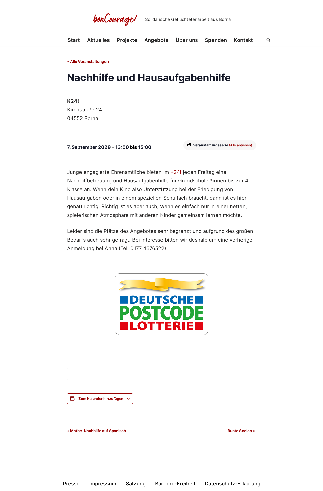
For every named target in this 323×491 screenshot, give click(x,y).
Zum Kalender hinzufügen (100, 398)
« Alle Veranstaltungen (88, 61)
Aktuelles (98, 40)
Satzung (136, 484)
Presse (71, 484)
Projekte (127, 40)
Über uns (187, 40)
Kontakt (243, 40)
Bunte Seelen (241, 430)
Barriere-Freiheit (175, 484)
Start (74, 40)
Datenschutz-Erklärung (232, 484)
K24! (175, 172)
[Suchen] (268, 40)
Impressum (102, 484)
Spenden (216, 40)
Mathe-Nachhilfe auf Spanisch (96, 430)
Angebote (156, 40)
